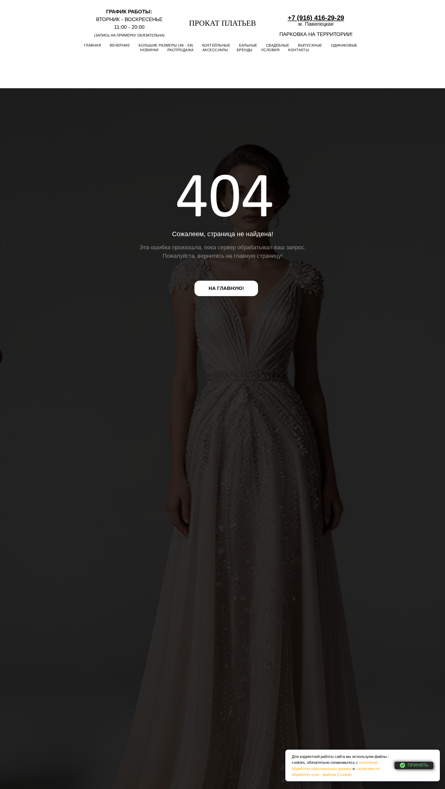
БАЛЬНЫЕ (248, 45)
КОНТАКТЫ (298, 50)
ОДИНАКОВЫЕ (344, 45)
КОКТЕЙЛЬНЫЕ (216, 45)
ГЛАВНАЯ (92, 45)
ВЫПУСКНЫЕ (310, 45)
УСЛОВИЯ (270, 50)
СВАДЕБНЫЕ (277, 45)
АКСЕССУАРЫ (215, 50)
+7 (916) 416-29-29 (316, 18)
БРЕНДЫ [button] (244, 50)
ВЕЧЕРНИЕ (120, 45)
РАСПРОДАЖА (180, 50)
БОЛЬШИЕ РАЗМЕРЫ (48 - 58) (166, 45)
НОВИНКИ (149, 50)
